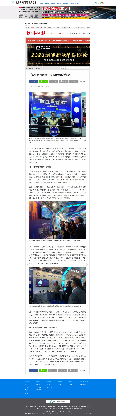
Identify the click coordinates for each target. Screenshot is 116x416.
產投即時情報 (38, 389)
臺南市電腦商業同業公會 (31, 413)
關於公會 (26, 384)
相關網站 (65, 3)
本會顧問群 (27, 387)
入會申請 (48, 384)
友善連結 (70, 384)
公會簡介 (41, 3)
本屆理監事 (27, 386)
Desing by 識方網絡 (85, 413)
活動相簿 (59, 384)
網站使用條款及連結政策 (64, 411)
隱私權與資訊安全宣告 (51, 411)
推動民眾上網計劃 (83, 384)
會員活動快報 (38, 386)
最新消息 (47, 3)
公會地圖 (26, 393)
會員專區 (53, 3)
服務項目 (26, 395)
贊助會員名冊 (49, 387)
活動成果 (59, 3)
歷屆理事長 (27, 389)
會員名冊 (48, 386)
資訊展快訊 (38, 384)
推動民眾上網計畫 (73, 3)
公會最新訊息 (38, 387)
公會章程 (26, 391)
